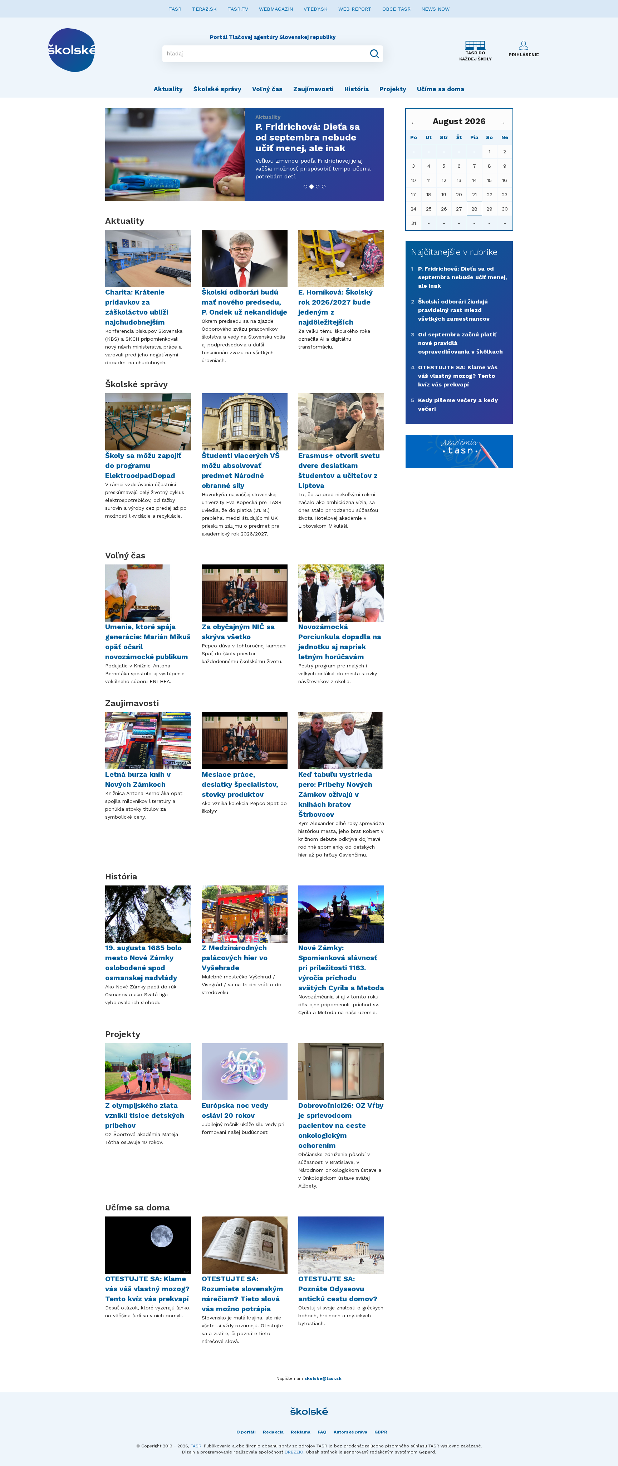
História (356, 89)
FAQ (322, 1432)
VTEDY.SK (316, 9)
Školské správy (217, 89)
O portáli (246, 1432)
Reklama (300, 1432)
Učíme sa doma (440, 89)
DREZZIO (294, 1452)
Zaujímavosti (313, 89)
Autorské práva (350, 1432)
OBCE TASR (396, 9)
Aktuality (168, 89)
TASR (174, 9)
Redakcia (273, 1432)
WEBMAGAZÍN (276, 9)
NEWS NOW (435, 9)
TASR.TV (237, 9)
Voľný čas (267, 89)
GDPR (380, 1432)
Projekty (392, 89)
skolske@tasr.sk (323, 1378)
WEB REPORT (355, 9)
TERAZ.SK (204, 9)
